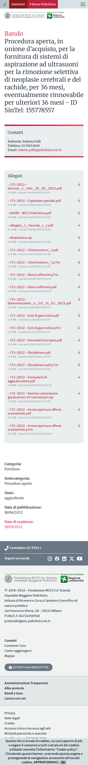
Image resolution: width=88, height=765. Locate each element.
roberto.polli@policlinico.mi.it (39, 150)
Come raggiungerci (18, 651)
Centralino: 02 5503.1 (25, 548)
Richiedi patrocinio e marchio (25, 733)
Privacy (9, 713)
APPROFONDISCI (46, 762)
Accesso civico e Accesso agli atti (27, 728)
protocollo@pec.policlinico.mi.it (27, 621)
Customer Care (15, 646)
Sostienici (18, 4)
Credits (9, 723)
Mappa (9, 656)
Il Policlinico (42, 4)
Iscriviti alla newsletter (30, 667)
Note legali (12, 718)
